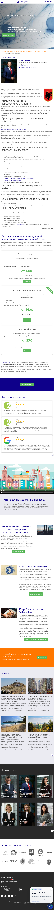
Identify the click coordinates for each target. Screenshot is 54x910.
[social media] (2, 896)
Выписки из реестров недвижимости (13, 180)
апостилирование (21, 224)
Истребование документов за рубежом (34, 610)
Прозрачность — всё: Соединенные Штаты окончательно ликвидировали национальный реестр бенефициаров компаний (40, 699)
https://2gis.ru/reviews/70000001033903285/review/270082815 (9, 405)
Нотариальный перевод (40, 51)
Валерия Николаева (24, 820)
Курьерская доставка (6, 205)
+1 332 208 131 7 (7, 879)
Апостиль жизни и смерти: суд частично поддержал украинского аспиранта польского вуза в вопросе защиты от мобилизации (39, 736)
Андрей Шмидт (24, 60)
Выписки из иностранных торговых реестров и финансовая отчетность (16, 529)
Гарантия (4, 901)
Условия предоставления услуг (27, 902)
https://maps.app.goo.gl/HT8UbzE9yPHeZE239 (9, 440)
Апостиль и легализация (33, 566)
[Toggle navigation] (2, 2)
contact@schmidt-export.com (10, 881)
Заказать (27, 281)
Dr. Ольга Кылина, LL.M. (44, 790)
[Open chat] (50, 906)
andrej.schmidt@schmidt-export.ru (29, 67)
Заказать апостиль (36, 594)
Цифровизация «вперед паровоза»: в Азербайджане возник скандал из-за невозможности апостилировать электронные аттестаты (13, 699)
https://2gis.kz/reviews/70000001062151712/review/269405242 (9, 422)
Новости (5, 673)
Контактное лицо (8, 57)
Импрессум (10, 901)
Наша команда (8, 770)
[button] (45, 2)
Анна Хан (41, 821)
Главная (4, 51)
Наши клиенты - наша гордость (16, 845)
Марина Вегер (7, 821)
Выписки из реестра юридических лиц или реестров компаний (19, 178)
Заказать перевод (8, 35)
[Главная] (24, 2)
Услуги (10, 51)
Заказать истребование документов (36, 639)
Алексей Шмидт (8, 794)
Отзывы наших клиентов (13, 397)
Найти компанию (18, 551)
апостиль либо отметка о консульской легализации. (14, 129)
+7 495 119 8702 (24, 65)
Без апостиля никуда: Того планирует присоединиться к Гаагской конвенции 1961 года (11, 735)
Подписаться (42, 658)
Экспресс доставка (5, 362)
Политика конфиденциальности (18, 902)
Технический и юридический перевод (23, 51)
